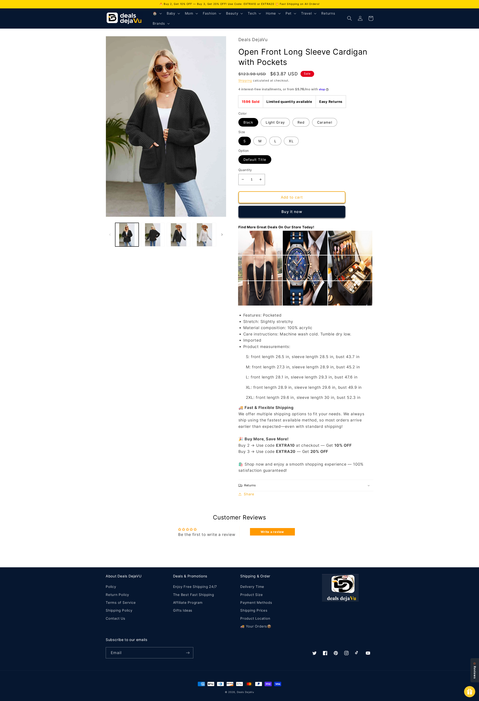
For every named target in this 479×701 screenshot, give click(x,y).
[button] (157, 13)
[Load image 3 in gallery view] (178, 234)
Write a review (272, 532)
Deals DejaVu (245, 692)
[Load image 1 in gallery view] (127, 234)
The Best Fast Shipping (193, 595)
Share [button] (249, 494)
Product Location (255, 618)
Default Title (254, 159)
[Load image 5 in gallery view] (204, 234)
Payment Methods (256, 602)
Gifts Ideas (183, 610)
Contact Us (115, 618)
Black (248, 122)
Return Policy (117, 595)
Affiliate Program (188, 602)
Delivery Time (252, 587)
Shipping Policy (119, 610)
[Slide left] (110, 235)
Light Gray (275, 122)
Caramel (324, 122)
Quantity (245, 170)
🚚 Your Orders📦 (255, 626)
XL (291, 141)
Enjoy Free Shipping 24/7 (195, 587)
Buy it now (291, 211)
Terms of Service (121, 602)
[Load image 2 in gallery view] (152, 234)
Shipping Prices (254, 610)
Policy (111, 587)
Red (301, 122)
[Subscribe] (187, 653)
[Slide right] (222, 235)
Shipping (245, 80)
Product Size (251, 595)
